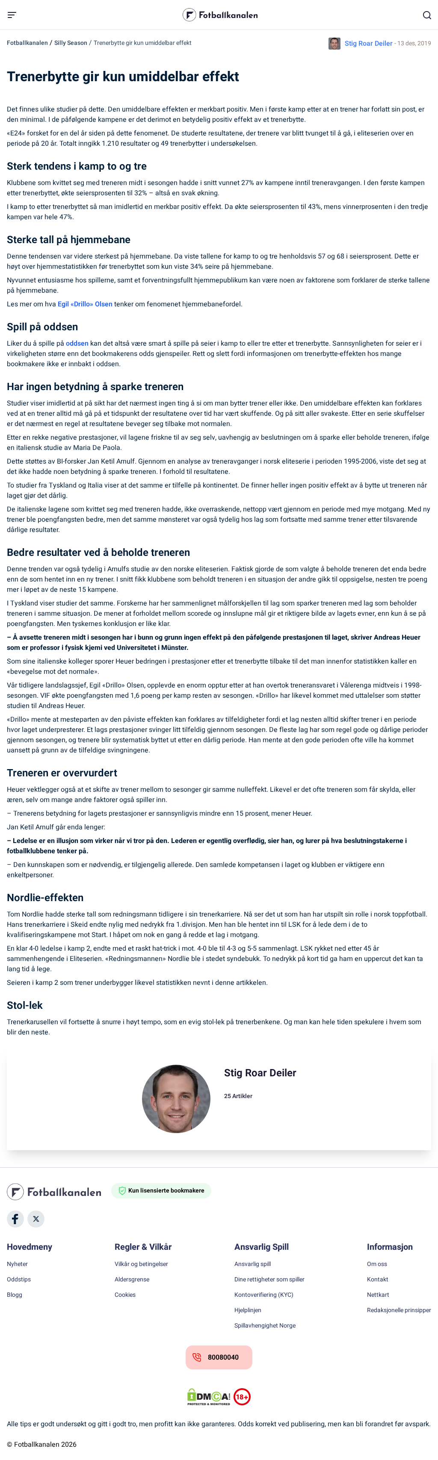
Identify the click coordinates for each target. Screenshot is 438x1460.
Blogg (14, 1295)
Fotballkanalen (27, 42)
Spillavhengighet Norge (265, 1326)
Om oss (377, 1264)
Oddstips (19, 1279)
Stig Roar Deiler (369, 43)
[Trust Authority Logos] (242, 1396)
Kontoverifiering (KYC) (263, 1295)
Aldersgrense (132, 1279)
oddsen (77, 343)
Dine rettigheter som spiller (269, 1279)
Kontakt (377, 1279)
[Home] (59, 1191)
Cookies (125, 1295)
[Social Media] (15, 1219)
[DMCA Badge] (208, 1396)
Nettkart (378, 1295)
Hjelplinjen (247, 1310)
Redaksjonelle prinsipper (399, 1310)
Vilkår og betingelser (141, 1264)
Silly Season (70, 42)
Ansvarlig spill (252, 1264)
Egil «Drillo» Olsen (85, 304)
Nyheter (17, 1264)
